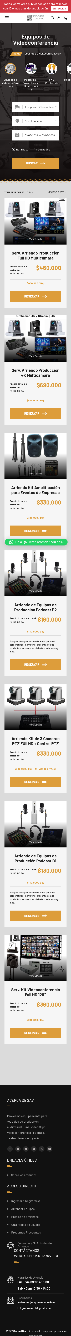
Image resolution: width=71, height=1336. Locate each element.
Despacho (44, 149)
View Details (35, 238)
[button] (36, 542)
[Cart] (65, 18)
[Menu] (7, 18)
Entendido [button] (59, 8)
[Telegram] (26, 1149)
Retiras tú (22, 149)
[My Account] (59, 18)
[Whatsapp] (34, 1149)
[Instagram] (18, 1149)
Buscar (32, 163)
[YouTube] (50, 1149)
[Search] (52, 18)
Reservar (42, 294)
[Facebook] (10, 1149)
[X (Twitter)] (42, 1149)
